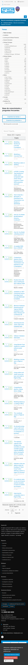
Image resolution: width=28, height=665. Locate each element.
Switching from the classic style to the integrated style (19, 324)
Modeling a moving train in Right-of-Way (19, 361)
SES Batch (15, 90)
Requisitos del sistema (7, 597)
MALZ (15, 61)
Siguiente (17, 513)
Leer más (18, 535)
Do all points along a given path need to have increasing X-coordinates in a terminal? (19, 430)
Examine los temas (14, 117)
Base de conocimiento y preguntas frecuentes (11, 599)
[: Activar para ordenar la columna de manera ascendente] (7, 138)
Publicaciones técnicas (7, 584)
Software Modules (7, 56)
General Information (7, 40)
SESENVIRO (15, 71)
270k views (10, 163)
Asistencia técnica (8, 22)
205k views (10, 155)
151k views (10, 494)
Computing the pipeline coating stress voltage (18, 389)
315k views (10, 143)
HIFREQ (15, 66)
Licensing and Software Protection (11, 37)
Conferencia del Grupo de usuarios (16, 604)
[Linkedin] (2, 637)
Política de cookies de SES (8, 557)
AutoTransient (15, 83)
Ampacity (15, 88)
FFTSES (15, 69)
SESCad (15, 85)
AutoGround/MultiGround (15, 46)
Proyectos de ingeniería (7, 586)
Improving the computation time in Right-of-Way (19, 495)
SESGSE (15, 93)
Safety (15, 99)
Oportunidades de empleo (7, 552)
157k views (10, 373)
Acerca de (4, 543)
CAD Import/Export (15, 91)
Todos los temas (7, 32)
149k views (10, 345)
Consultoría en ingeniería (7, 579)
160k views (10, 172)
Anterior (7, 510)
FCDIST (15, 68)
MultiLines (15, 49)
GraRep (15, 87)
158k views (10, 427)
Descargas (4, 604)
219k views (10, 336)
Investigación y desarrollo (7, 581)
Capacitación (5, 606)
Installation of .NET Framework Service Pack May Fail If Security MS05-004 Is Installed (19, 295)
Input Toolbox (15, 77)
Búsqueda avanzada (11, 124)
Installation (5, 35)
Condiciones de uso (6, 559)
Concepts (5, 97)
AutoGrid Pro (15, 52)
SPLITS (15, 64)
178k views (10, 306)
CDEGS (15, 44)
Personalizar (9, 660)
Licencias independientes (7, 573)
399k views (10, 215)
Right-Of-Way (15, 51)
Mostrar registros (14, 135)
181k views (10, 323)
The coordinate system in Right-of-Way (19, 414)
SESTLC (15, 73)
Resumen (4, 592)
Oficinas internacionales (7, 548)
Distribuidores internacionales (8, 550)
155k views (10, 480)
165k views (10, 233)
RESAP (15, 58)
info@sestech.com (18, 633)
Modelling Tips (6, 101)
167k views (10, 195)
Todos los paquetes (6, 568)
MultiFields (15, 47)
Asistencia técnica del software (8, 595)
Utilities (5, 75)
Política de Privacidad (6, 555)
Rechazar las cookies (11, 657)
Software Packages (7, 42)
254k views (10, 258)
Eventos (12, 606)
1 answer (6, 143)
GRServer (15, 80)
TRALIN (15, 63)
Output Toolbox (15, 78)
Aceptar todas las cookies (12, 654)
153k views (10, 360)
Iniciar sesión (6, 4)
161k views (10, 388)
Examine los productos (13, 120)
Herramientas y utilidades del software (10, 570)
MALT (15, 60)
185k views (10, 292)
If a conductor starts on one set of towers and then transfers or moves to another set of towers (19, 483)
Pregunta (16, 138)
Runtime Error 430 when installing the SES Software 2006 (19, 281)
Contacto (4, 545)
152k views (10, 442)
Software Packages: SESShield (15, 54)
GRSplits (15, 82)
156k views (10, 464)
